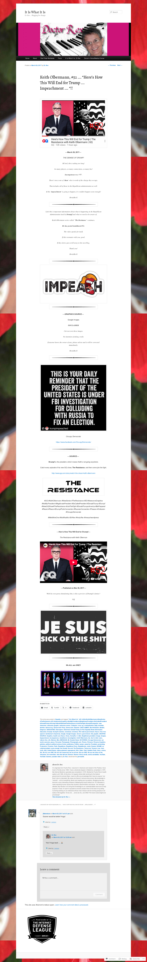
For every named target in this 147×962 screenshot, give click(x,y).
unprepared (71, 750)
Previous (112, 65)
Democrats (69, 727)
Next (119, 65)
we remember (51, 754)
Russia (93, 746)
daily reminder (99, 725)
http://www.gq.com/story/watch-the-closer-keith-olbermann (73, 473)
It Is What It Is (35, 12)
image (98, 736)
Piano (60, 58)
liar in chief (94, 738)
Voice (99, 750)
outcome (47, 742)
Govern (79, 734)
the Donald (63, 748)
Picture (84, 742)
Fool (101, 732)
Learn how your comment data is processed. (71, 904)
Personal (58, 742)
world (90, 754)
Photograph (65, 742)
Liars (100, 738)
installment (63, 738)
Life (49, 740)
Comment (99, 894)
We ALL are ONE (48, 752)
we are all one (73, 752)
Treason (94, 748)
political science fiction (58, 744)
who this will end (62, 754)
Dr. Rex (46, 65)
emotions (75, 732)
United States (51, 750)
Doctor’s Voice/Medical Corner (94, 58)
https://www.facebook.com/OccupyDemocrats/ (73, 442)
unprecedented (62, 750)
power (82, 744)
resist (89, 746)
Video (81, 750)
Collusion (74, 725)
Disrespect (59, 730)
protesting (101, 744)
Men (58, 740)
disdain (102, 727)
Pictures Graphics (99, 742)
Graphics (50, 736)
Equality (58, 719)
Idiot (79, 736)
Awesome (43, 725)
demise (42, 727)
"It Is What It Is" (73, 719)
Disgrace (43, 730)
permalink (81, 757)
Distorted (67, 730)
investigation (72, 738)
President (94, 744)
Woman (70, 754)
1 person (53, 822)
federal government (88, 732)
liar (89, 738)
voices (103, 750)
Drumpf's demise (58, 732)
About (35, 58)
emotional (68, 732)
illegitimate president (89, 736)
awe (100, 723)
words (85, 754)
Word (81, 754)
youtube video (56, 757)
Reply (46, 827)
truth (41, 750)
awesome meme (64, 725)
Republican (61, 746)
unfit (45, 750)
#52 (80, 719)
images (103, 736)
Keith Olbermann (82, 738)
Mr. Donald (71, 740)
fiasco (97, 732)
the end (70, 748)
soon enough (55, 748)
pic (80, 742)
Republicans (82, 746)
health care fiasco (59, 736)
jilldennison (46, 814)
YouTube (102, 754)
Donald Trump (75, 730)
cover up (80, 725)
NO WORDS (83, 740)
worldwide (95, 754)
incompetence (54, 738)
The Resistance (78, 748)
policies (42, 744)
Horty (67, 736)
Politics (76, 744)
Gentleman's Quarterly (52, 734)
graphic (96, 734)
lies (46, 740)
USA (77, 750)
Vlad (85, 750)
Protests (50, 746)
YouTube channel (45, 757)
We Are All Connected (61, 752)
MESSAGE (63, 740)
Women (76, 754)
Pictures (90, 742)
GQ (92, 734)
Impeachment (44, 738)
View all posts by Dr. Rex (61, 797)
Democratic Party (59, 727)
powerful (87, 744)
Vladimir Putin (91, 750)
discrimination (94, 727)
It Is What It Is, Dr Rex (73, 58)
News (77, 740)
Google (63, 734)
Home (27, 58)
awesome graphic (53, 725)
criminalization (89, 725)
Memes (53, 740)
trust (102, 748)
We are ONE (83, 752)
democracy (49, 727)
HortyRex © (74, 736)
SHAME (99, 746)
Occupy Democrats (94, 740)
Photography (74, 742)
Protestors (43, 746)
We (41, 752)
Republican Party (71, 746)
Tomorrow (87, 748)
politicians (70, 744)
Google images (71, 734)
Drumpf (49, 732)
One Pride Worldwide (47, 58)
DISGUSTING (51, 730)
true (99, 748)
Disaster (77, 727)
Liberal (42, 740)
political (48, 744)
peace (53, 742)
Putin (55, 746)
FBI (80, 732)
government (86, 734)
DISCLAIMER (84, 727)
